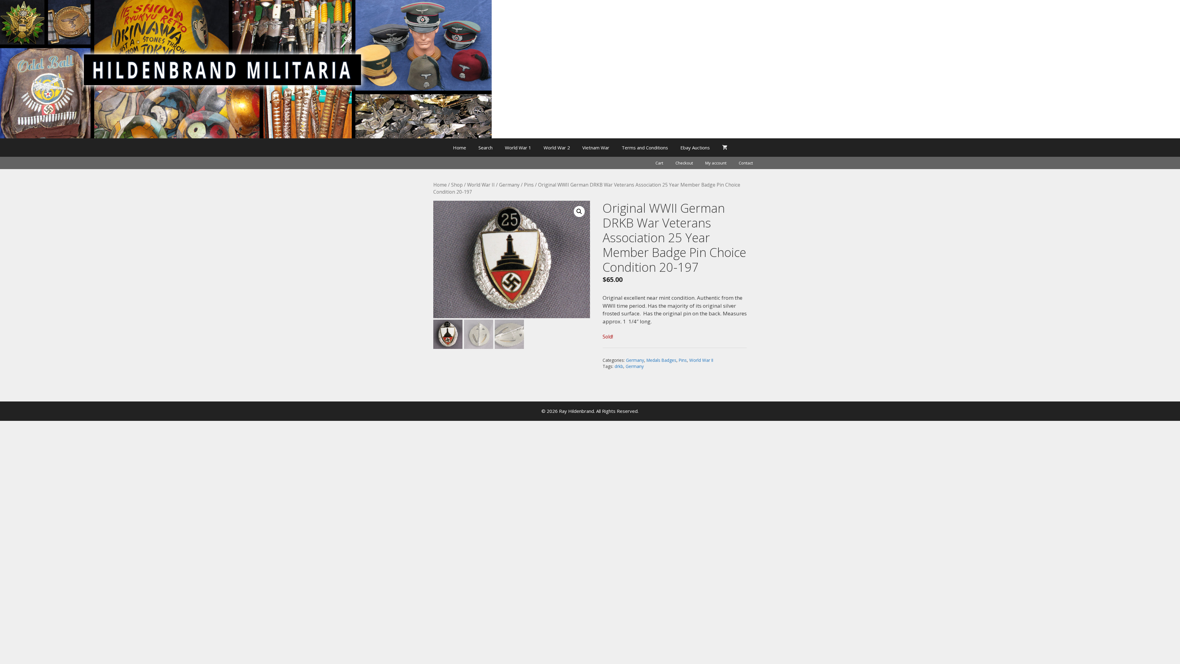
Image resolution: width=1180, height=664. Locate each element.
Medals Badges (661, 360)
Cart (659, 163)
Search (485, 147)
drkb (619, 366)
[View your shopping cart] (725, 147)
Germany (509, 184)
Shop (457, 184)
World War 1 (518, 147)
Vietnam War (595, 147)
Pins (529, 184)
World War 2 (557, 147)
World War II (481, 184)
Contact (746, 163)
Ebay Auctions (695, 147)
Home (459, 147)
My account (715, 163)
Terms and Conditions (645, 147)
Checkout (684, 163)
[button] (579, 211)
